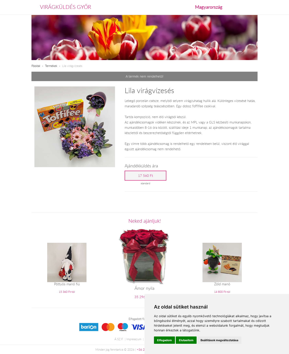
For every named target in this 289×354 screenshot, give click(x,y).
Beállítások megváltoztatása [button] (219, 340)
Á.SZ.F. (118, 339)
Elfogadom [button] (164, 340)
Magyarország (208, 7)
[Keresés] (246, 7)
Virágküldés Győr (65, 6)
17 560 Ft (145, 175)
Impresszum (133, 339)
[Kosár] (237, 7)
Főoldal (35, 66)
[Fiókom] (254, 7)
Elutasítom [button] (186, 340)
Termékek (51, 66)
